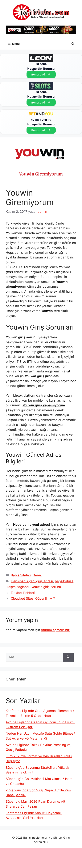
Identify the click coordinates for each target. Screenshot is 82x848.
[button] (73, 44)
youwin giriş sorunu (46, 587)
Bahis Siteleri (21, 575)
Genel (37, 575)
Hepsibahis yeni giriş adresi (32, 581)
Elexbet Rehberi (23, 593)
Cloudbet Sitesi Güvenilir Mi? (33, 598)
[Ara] (68, 657)
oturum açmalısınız (55, 630)
